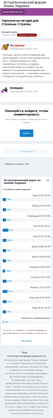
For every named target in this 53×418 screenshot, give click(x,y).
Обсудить (26, 340)
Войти (26, 133)
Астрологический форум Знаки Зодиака (25, 4)
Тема (24, 352)
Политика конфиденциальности (26, 356)
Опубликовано (23, 49)
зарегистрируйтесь (37, 330)
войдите (20, 330)
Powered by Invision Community (26, 413)
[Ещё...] (48, 47)
